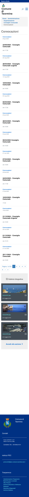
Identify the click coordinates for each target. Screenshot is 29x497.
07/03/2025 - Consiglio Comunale (11, 160)
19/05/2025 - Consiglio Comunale (11, 84)
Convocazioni (7, 37)
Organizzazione (9, 21)
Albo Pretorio (7, 482)
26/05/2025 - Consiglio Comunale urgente (11, 65)
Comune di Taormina (7, 11)
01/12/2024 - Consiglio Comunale (11, 236)
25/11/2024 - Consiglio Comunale (11, 255)
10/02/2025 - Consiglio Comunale (11, 198)
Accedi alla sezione (14, 344)
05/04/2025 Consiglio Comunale (11, 141)
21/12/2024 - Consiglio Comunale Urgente (11, 217)
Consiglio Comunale (11, 23)
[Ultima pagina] (7, 269)
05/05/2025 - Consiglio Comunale (11, 103)
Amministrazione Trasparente (11, 479)
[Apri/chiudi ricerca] (23, 9)
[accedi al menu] (26, 9)
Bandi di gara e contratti (10, 481)
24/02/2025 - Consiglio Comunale (11, 179)
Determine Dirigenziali (9, 488)
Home (4, 18)
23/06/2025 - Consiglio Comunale (11, 46)
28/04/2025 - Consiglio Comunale (11, 122)
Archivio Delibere (8, 490)
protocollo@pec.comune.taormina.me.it (14, 462)
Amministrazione (13, 18)
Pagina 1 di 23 (6, 266)
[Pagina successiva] (5, 269)
